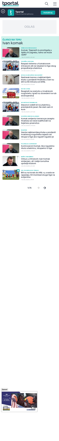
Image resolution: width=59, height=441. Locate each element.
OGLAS (29, 27)
